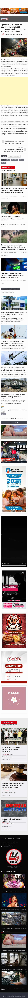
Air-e (8, 159)
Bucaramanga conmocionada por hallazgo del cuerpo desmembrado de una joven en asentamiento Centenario (13, 247)
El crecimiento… (4, 226)
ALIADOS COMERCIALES (14, 156)
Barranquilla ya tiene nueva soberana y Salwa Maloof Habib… (14, 891)
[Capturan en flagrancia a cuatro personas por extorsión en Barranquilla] (14, 736)
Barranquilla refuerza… (7, 756)
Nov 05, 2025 (23, 280)
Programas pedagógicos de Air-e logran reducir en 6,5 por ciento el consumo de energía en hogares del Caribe (14, 314)
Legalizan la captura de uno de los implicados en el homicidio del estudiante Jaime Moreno (13, 785)
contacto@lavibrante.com (8, 846)
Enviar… (2, 283)
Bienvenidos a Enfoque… (7, 826)
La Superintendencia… (5, 198)
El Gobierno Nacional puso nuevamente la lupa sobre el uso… (14, 969)
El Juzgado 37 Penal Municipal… (9, 792)
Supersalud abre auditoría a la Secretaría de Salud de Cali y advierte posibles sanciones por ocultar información (14, 190)
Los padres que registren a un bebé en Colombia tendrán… (13, 950)
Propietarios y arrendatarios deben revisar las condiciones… (13, 928)
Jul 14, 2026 (23, 196)
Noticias (3, 162)
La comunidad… (4, 255)
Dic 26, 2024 (23, 224)
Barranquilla (14, 159)
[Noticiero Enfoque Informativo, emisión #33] (14, 808)
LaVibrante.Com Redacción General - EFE (14, 34)
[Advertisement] (14, 91)
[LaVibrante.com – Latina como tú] (4, 18)
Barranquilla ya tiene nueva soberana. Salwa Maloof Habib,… (14, 909)
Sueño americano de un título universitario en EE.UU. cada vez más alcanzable (13, 219)
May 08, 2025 (23, 252)
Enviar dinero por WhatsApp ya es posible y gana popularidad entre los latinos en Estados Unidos (12, 275)
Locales (21, 159)
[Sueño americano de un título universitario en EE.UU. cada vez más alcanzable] (14, 208)
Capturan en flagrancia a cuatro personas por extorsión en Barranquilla (12, 749)
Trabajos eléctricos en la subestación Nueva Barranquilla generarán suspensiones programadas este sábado (13, 396)
